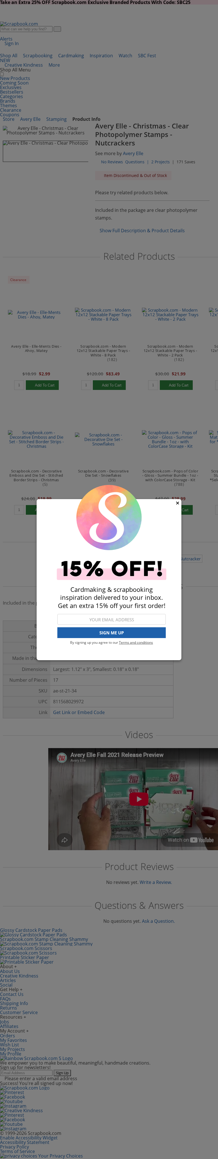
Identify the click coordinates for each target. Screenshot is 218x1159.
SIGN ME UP (111, 633)
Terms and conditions (136, 642)
